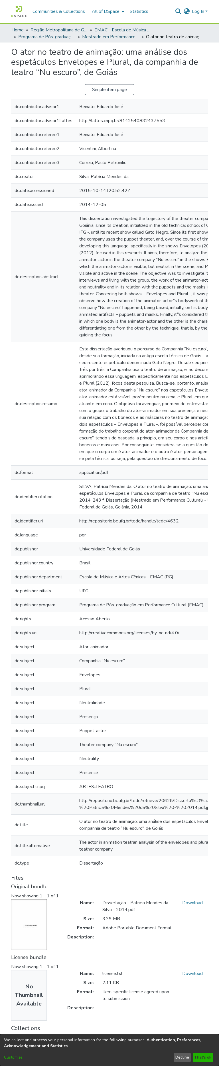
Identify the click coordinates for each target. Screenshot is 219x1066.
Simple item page (109, 89)
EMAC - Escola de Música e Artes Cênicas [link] (122, 30)
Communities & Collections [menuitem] (59, 11)
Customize (13, 1057)
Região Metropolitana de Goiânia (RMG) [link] (59, 30)
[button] (19, 11)
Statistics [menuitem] (139, 11)
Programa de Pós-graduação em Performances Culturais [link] (46, 37)
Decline (182, 1057)
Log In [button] (198, 11)
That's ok (202, 1057)
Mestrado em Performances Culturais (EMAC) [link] (110, 37)
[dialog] (109, 1050)
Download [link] (192, 903)
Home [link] (17, 30)
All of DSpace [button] (105, 11)
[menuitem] (107, 11)
